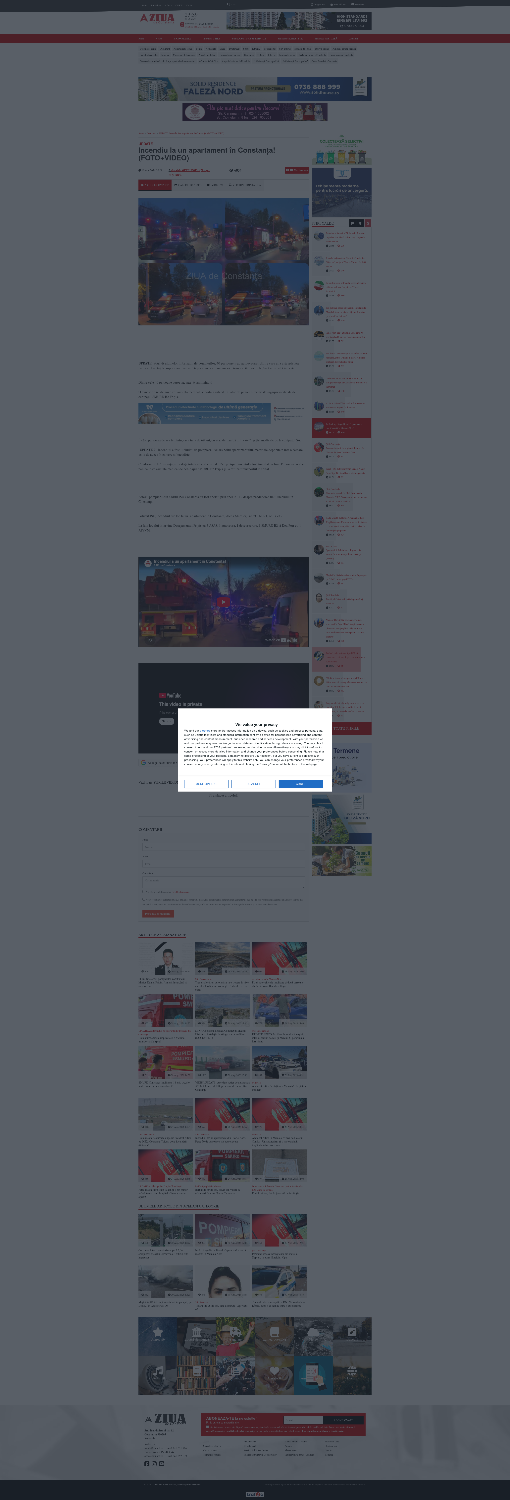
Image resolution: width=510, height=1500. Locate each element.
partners (205, 730)
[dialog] (255, 750)
